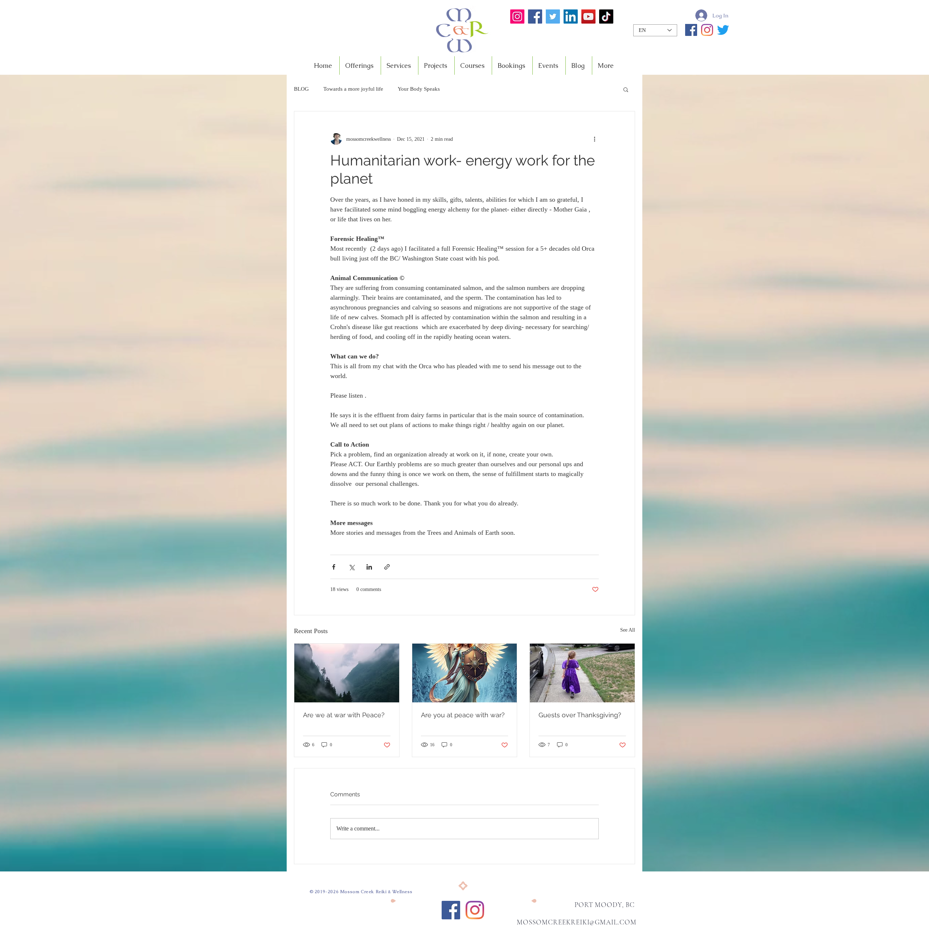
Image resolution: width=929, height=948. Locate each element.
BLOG (301, 89)
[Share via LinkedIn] (369, 566)
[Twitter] (553, 16)
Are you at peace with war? (463, 715)
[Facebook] (535, 16)
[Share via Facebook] (333, 566)
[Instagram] (517, 16)
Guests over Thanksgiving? (580, 715)
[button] (625, 89)
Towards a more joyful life (353, 89)
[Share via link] (387, 566)
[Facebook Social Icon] (451, 910)
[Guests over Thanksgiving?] (582, 673)
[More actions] (594, 139)
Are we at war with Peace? (344, 715)
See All (627, 630)
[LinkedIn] (571, 16)
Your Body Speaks (419, 89)
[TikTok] (606, 16)
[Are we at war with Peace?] (346, 673)
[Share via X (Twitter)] (351, 566)
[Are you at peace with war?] (464, 673)
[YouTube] (588, 16)
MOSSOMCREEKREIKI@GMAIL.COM (577, 922)
